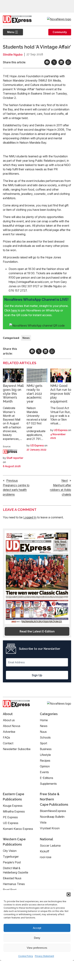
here (14, 310)
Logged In (29, 517)
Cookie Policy (25, 956)
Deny (37, 937)
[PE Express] (10, 452)
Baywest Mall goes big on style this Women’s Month (13, 393)
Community (60, 32)
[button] (68, 894)
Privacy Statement (44, 956)
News (26, 337)
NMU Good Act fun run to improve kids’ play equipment (60, 393)
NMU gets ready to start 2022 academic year (34, 393)
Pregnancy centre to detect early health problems (16, 489)
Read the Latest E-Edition (37, 631)
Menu (8, 32)
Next (64, 480)
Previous (12, 480)
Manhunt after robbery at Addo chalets (60, 489)
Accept (37, 927)
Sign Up (37, 675)
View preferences (37, 947)
